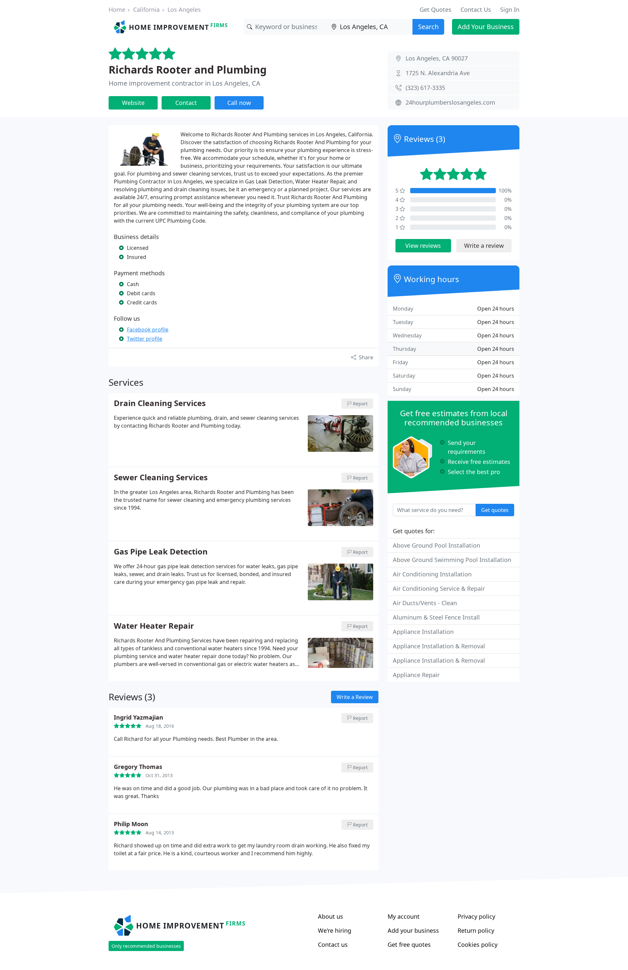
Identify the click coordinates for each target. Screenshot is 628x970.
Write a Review (355, 697)
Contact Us (476, 9)
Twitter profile (144, 338)
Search (428, 26)
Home (117, 9)
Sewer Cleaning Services (161, 478)
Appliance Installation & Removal (439, 646)
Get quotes (495, 510)
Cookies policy (477, 944)
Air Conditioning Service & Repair (439, 588)
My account (404, 916)
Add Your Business (486, 26)
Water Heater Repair (154, 626)
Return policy (476, 930)
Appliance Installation (423, 632)
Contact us (333, 944)
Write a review (484, 245)
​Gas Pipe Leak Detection (161, 552)
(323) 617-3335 (425, 88)
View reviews (423, 245)
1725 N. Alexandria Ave (438, 73)
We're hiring (334, 930)
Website (133, 103)
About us (330, 916)
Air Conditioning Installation (432, 574)
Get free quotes (409, 944)
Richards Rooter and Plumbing (188, 69)
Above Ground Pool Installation (436, 545)
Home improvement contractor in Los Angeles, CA (184, 83)
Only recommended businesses (146, 946)
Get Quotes (435, 9)
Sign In (509, 9)
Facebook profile (147, 329)
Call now (239, 103)
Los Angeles (184, 9)
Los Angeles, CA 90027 (437, 58)
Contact (186, 103)
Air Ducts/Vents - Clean (425, 603)
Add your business (413, 930)
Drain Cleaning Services (160, 403)
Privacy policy (476, 916)
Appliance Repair (416, 675)
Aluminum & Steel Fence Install (436, 617)
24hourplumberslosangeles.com (450, 102)
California (146, 9)
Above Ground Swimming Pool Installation (452, 560)
